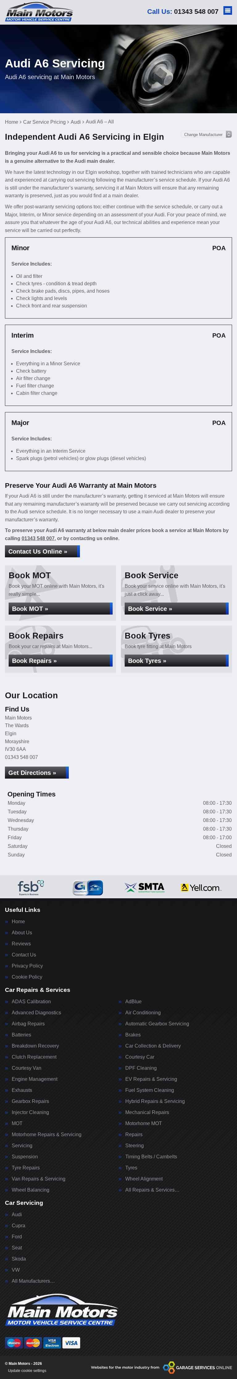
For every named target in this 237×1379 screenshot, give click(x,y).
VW (16, 1270)
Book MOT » (30, 608)
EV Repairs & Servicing (151, 1079)
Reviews (21, 943)
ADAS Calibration (31, 1001)
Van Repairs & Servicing (38, 1179)
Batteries (21, 1034)
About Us (22, 932)
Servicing (22, 1145)
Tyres (131, 1167)
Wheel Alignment (144, 1179)
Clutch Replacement (34, 1057)
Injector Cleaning (30, 1112)
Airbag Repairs (28, 1023)
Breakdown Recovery (35, 1046)
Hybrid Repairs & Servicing (155, 1101)
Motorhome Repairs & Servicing (46, 1134)
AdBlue (133, 1001)
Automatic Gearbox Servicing (157, 1023)
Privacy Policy (27, 966)
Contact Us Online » (37, 551)
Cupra (18, 1225)
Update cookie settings (27, 1371)
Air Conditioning (143, 1012)
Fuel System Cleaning (149, 1090)
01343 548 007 (182, 11)
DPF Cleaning (141, 1068)
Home (18, 921)
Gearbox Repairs (30, 1101)
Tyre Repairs (26, 1167)
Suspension (25, 1156)
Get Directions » (32, 772)
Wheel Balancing (30, 1190)
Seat (17, 1247)
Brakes (133, 1034)
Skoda (19, 1259)
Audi (17, 1214)
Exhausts (22, 1090)
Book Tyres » (147, 660)
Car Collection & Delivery (153, 1046)
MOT (17, 1123)
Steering (134, 1145)
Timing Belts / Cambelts (151, 1156)
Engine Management (34, 1079)
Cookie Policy (27, 977)
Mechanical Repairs (147, 1112)
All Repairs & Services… (152, 1190)
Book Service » (150, 608)
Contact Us (24, 954)
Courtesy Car (139, 1057)
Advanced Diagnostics (36, 1012)
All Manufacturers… (33, 1281)
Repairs (134, 1134)
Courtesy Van (26, 1068)
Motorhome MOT (143, 1123)
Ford (17, 1236)
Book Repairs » (34, 660)
